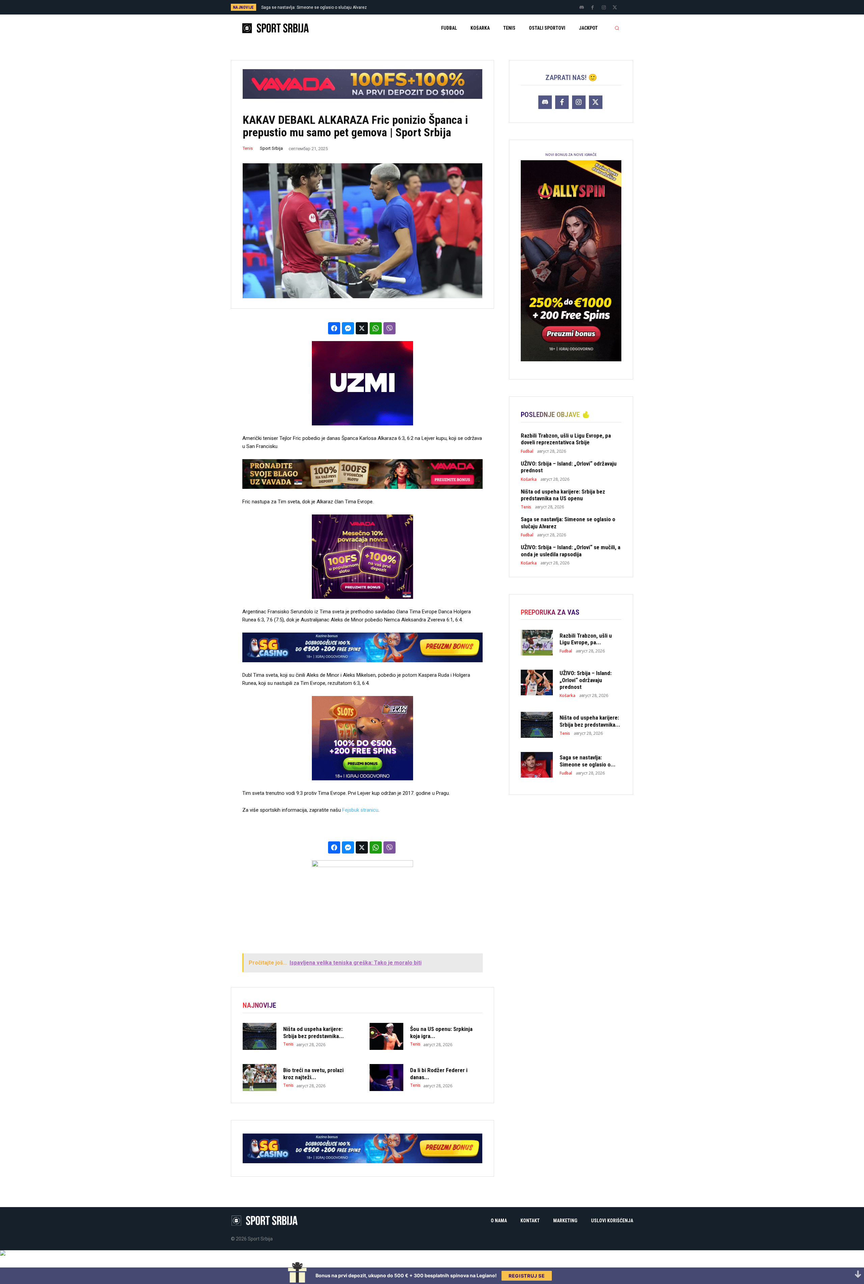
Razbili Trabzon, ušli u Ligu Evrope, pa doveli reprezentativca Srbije (566, 439)
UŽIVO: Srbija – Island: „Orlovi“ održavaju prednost (569, 467)
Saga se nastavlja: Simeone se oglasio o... (588, 760)
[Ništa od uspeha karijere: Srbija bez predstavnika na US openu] (259, 1036)
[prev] (443, 7)
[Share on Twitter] (362, 328)
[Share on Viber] (389, 328)
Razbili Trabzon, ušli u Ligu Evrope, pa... (586, 639)
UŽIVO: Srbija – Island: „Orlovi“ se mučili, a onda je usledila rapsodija (324, 7)
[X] (615, 7)
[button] (617, 28)
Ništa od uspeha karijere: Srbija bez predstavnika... (313, 1032)
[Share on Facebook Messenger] (348, 328)
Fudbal (527, 451)
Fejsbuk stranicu (360, 810)
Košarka (529, 479)
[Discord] (581, 7)
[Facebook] (592, 7)
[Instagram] (604, 7)
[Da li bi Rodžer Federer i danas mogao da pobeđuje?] (386, 1077)
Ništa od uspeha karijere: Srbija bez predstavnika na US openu (563, 495)
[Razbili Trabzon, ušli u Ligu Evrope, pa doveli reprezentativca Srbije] (537, 642)
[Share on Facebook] (334, 328)
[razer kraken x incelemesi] (432, 1253)
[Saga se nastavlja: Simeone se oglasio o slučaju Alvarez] (537, 765)
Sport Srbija (271, 148)
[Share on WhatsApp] (376, 328)
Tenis (248, 148)
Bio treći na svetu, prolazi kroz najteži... (313, 1073)
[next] (454, 7)
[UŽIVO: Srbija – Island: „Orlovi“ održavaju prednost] (537, 682)
